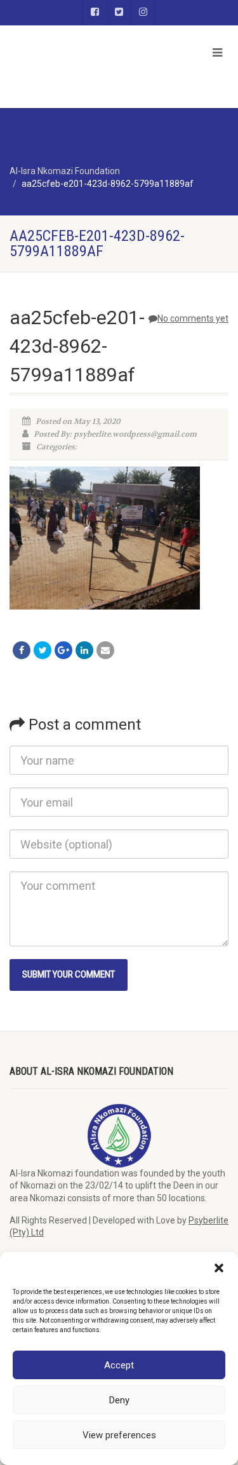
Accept (119, 1365)
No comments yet (192, 318)
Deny (119, 1400)
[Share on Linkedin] (84, 650)
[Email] (105, 650)
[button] (219, 1268)
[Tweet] (42, 650)
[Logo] (79, 36)
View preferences (119, 1435)
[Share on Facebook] (21, 650)
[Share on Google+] (63, 650)
